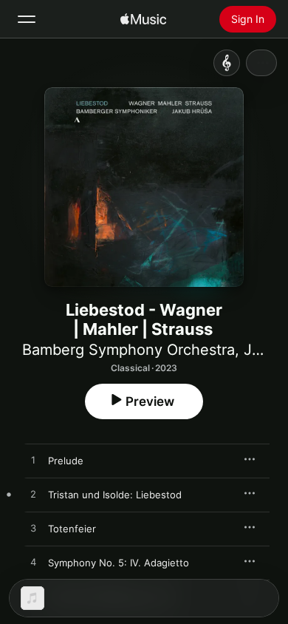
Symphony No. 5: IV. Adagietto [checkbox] (118, 563)
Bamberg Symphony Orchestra (128, 350)
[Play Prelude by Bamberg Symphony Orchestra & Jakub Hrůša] (33, 460)
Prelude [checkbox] (65, 461)
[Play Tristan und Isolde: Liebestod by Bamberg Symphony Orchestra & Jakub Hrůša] (33, 494)
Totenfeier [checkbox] (72, 529)
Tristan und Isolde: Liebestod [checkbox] (115, 495)
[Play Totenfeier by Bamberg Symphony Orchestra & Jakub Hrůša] (33, 528)
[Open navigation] (26, 19)
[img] (143, 19)
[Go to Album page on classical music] (226, 63)
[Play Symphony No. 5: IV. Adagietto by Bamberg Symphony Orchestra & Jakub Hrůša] (33, 562)
